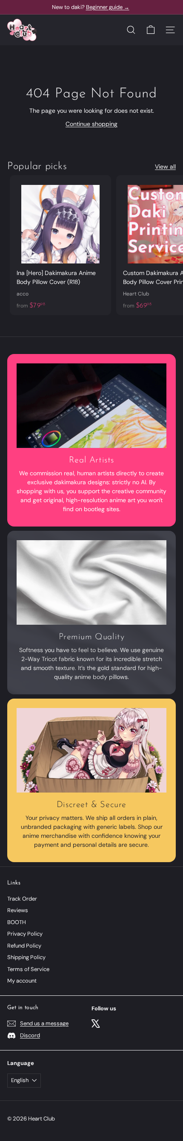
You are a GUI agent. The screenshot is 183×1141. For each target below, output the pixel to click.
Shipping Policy (26, 957)
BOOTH (16, 922)
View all (165, 166)
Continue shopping (91, 124)
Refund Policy (24, 945)
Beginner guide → (107, 7)
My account (22, 980)
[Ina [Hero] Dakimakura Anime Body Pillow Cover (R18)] (60, 245)
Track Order (22, 898)
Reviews (17, 910)
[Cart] (150, 30)
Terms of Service (28, 969)
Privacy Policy (25, 933)
